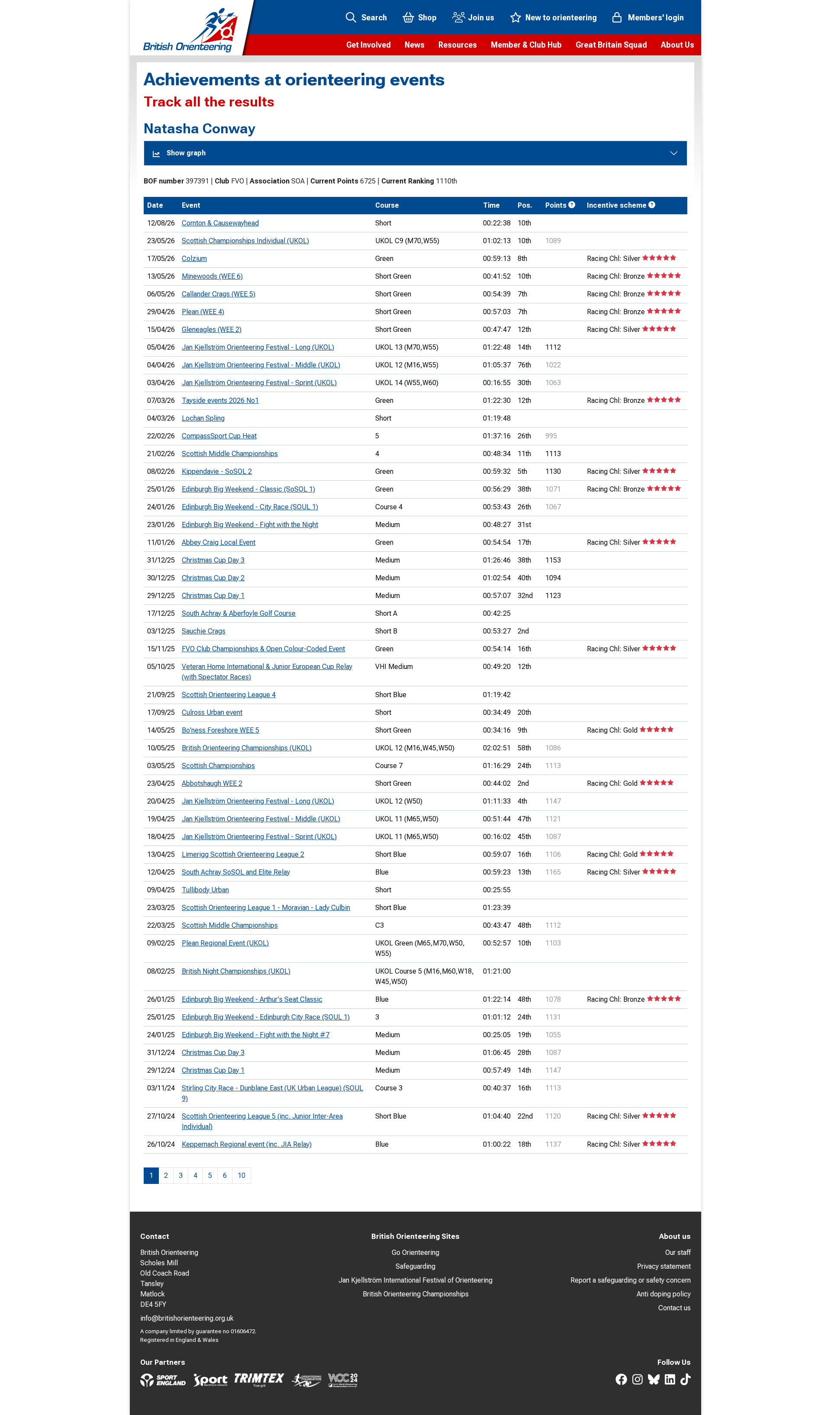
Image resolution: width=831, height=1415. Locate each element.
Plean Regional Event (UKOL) (225, 943)
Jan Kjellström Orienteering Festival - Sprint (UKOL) (259, 383)
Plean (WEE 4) (203, 312)
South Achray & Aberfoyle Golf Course (239, 613)
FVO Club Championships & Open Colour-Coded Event (263, 649)
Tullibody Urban (205, 890)
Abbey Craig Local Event (218, 542)
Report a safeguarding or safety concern (630, 1280)
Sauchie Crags (203, 631)
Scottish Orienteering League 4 (229, 695)
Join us (481, 17)
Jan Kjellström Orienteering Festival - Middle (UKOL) (261, 365)
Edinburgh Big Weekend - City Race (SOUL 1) (250, 507)
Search (374, 17)
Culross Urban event (212, 712)
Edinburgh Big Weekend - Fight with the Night (250, 525)
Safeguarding (415, 1266)
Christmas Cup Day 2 (213, 578)
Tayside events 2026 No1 (220, 400)
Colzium (194, 258)
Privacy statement (664, 1266)
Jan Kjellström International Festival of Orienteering (415, 1280)
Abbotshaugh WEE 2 (212, 783)
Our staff (678, 1252)
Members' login (656, 17)
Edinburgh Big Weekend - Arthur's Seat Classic (252, 999)
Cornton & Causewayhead (220, 223)
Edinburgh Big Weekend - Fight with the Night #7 (255, 1035)
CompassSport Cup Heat (219, 436)
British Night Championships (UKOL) (236, 971)
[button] (368, 45)
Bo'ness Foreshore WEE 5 (220, 730)
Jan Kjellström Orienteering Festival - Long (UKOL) (258, 347)
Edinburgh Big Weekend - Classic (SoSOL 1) (248, 489)
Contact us (674, 1308)
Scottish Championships (218, 766)
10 (241, 1175)
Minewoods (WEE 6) (212, 276)
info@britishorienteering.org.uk (187, 1318)
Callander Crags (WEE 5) (218, 294)
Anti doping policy (664, 1294)
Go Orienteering (415, 1252)
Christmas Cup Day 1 (213, 596)
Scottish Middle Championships (230, 454)
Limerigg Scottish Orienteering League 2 (243, 854)
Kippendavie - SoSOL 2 (217, 471)
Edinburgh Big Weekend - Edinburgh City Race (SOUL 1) (266, 1017)
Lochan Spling (203, 418)
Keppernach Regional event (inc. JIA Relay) (247, 1144)
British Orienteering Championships (416, 1294)
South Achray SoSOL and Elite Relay (236, 872)
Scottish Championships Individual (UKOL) (245, 241)
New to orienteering (561, 17)
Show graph (186, 153)
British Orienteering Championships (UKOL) (247, 748)
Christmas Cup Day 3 (213, 560)
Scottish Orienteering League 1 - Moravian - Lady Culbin (266, 908)
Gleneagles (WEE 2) (212, 329)
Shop (427, 17)
